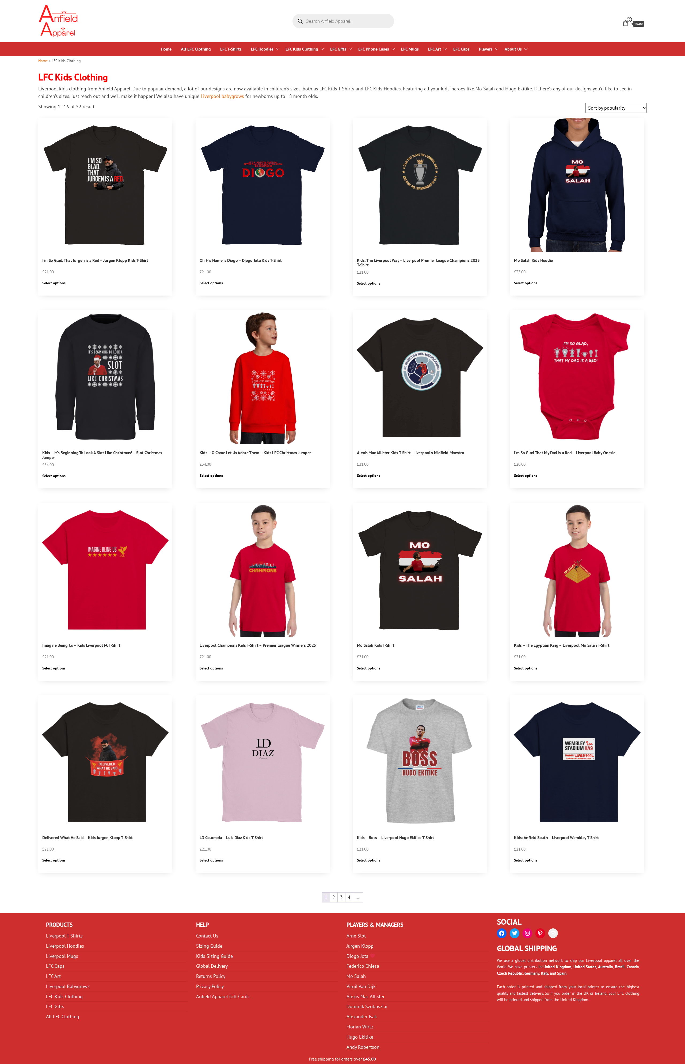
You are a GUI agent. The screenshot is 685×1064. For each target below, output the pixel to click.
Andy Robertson (363, 1047)
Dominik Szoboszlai (367, 1006)
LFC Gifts (338, 49)
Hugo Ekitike (360, 1037)
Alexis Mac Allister (366, 996)
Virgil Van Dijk (361, 986)
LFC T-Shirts (231, 49)
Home (166, 49)
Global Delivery (212, 966)
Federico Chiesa (363, 966)
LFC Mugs (410, 49)
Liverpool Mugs (62, 956)
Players (486, 49)
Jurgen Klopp (360, 946)
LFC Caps (461, 49)
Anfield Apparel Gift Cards (223, 996)
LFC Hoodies (262, 49)
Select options (54, 283)
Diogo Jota (358, 956)
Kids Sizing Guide (214, 956)
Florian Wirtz (360, 1027)
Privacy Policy (210, 986)
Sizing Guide (209, 946)
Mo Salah (356, 976)
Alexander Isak (362, 1016)
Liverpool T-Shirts (64, 936)
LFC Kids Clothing (302, 49)
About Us (513, 49)
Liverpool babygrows (222, 96)
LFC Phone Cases (373, 49)
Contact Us (207, 936)
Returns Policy (210, 976)
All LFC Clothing (196, 49)
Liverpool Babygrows (68, 986)
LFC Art (434, 49)
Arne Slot (356, 936)
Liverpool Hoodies (65, 946)
